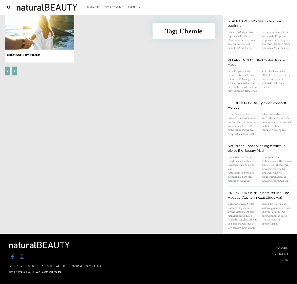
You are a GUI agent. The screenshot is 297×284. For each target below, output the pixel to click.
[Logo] (47, 7)
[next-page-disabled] (14, 71)
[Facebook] (12, 257)
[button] (9, 7)
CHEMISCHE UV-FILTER (23, 54)
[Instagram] (21, 257)
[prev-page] (7, 71)
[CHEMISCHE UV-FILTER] (39, 32)
